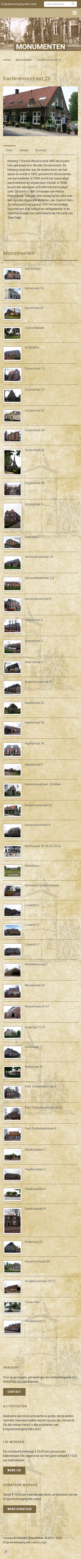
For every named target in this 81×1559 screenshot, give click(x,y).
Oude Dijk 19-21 (35, 1027)
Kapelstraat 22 (34, 702)
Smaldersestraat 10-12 (40, 1281)
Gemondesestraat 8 (38, 598)
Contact (14, 1391)
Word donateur (19, 1509)
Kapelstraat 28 (34, 722)
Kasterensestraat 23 (38, 805)
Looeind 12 (32, 924)
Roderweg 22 (33, 1241)
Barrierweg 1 (33, 268)
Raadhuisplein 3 (35, 1169)
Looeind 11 (32, 905)
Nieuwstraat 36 (35, 985)
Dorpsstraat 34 (34, 430)
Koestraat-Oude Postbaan (42, 885)
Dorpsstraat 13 (34, 368)
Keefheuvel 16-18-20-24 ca (43, 846)
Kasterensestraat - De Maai (43, 784)
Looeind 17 (32, 944)
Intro (9, 150)
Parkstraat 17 (34, 1047)
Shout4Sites (35, 1538)
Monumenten (24, 59)
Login (43, 1542)
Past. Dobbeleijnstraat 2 (40, 1086)
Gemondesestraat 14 (39, 556)
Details (24, 150)
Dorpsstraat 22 (34, 410)
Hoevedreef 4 (34, 662)
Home (6, 59)
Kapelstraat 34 (34, 743)
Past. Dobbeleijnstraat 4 (40, 1128)
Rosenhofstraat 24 (37, 1261)
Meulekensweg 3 (36, 964)
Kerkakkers (32, 865)
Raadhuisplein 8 (35, 1208)
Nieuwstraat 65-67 (37, 1006)
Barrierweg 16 (34, 288)
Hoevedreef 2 (34, 641)
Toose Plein (32, 1302)
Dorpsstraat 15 (34, 389)
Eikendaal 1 (32, 537)
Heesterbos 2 (33, 620)
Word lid (14, 1470)
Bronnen (41, 150)
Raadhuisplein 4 (35, 1189)
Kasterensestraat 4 (37, 825)
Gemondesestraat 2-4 (39, 578)
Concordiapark (34, 327)
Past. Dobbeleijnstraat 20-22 (43, 1107)
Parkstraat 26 (34, 1066)
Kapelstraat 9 (33, 764)
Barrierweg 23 (34, 308)
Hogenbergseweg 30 (38, 681)
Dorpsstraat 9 (34, 504)
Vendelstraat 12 (35, 1321)
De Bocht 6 (32, 347)
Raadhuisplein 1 (35, 1149)
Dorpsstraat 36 (34, 450)
